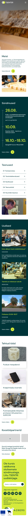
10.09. (10, 127)
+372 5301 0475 (7, 498)
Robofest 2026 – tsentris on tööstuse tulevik (13, 131)
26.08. (11, 110)
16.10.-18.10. (15, 140)
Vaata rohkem (5, 152)
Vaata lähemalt (6, 71)
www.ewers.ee (7, 504)
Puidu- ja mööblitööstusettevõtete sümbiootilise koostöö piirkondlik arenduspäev (15, 116)
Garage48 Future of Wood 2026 (14, 144)
